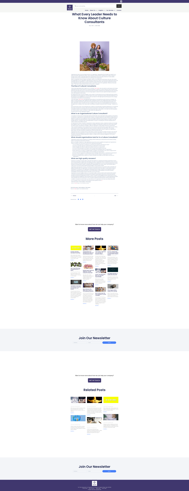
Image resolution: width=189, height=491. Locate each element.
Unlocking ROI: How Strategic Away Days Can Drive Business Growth (88, 252)
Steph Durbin (80, 99)
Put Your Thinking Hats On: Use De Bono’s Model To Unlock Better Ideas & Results (113, 253)
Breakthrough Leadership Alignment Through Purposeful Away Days (88, 271)
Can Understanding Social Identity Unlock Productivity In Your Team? (78, 423)
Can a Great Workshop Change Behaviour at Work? (75, 269)
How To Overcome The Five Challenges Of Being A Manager (100, 294)
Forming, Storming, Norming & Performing (75, 252)
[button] (78, 199)
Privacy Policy (85, 488)
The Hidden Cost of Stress (109, 421)
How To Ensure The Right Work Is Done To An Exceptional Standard (88, 290)
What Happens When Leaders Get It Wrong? (112, 290)
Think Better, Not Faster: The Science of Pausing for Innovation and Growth (76, 287)
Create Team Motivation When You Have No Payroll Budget (100, 275)
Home (86, 10)
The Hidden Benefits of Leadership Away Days (112, 274)
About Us (92, 10)
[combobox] (95, 6)
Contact (119, 10)
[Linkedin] (121, 1)
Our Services (109, 10)
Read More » (97, 266)
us (101, 180)
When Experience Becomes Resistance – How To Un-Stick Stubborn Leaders (93, 425)
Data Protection (91, 488)
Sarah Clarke (96, 88)
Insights (101, 10)
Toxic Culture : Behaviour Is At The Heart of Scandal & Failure (100, 252)
